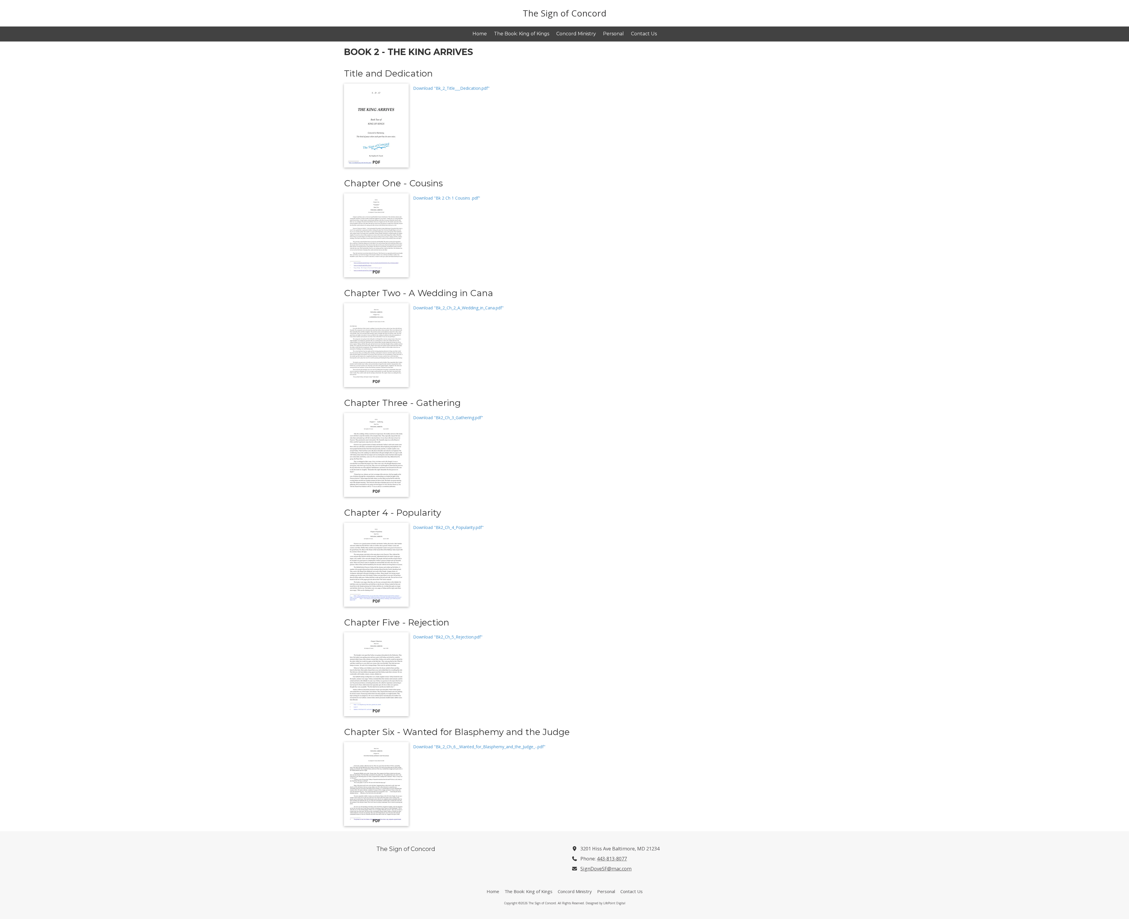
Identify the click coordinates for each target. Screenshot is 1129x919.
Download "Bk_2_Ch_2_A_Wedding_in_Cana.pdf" (458, 308)
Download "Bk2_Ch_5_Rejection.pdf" (447, 637)
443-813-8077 (612, 858)
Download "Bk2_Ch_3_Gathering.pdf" (448, 417)
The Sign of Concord (565, 13)
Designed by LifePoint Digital (605, 903)
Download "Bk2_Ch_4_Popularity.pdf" (448, 527)
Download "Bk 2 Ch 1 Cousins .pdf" (446, 198)
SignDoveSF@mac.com (606, 868)
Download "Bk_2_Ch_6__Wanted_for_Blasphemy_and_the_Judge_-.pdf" (479, 746)
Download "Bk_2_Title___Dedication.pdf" (451, 88)
